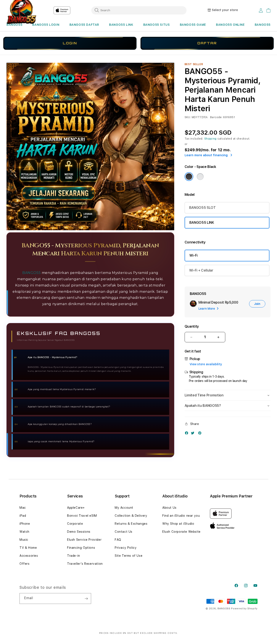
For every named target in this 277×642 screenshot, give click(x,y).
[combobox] (139, 10)
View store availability (206, 364)
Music (23, 539)
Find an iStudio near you (181, 515)
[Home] (61, 10)
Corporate (75, 523)
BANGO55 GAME (193, 24)
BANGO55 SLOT (202, 208)
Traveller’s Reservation (85, 563)
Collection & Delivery (131, 515)
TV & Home (28, 547)
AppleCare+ (76, 507)
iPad (22, 515)
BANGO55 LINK (121, 24)
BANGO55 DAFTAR (84, 24)
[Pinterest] (201, 434)
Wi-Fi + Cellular (201, 270)
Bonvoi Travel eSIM (82, 515)
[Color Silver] (200, 176)
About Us (169, 507)
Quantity (192, 326)
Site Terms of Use (128, 555)
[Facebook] (188, 434)
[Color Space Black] (189, 176)
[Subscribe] (86, 598)
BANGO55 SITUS (156, 24)
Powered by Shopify (244, 608)
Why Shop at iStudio (178, 523)
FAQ (118, 539)
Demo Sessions (78, 531)
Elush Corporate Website (181, 531)
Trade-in (73, 555)
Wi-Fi (193, 255)
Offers (24, 563)
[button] (14, 25)
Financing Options (81, 547)
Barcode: (216, 117)
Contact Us (123, 531)
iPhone (24, 523)
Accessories (28, 555)
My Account (124, 507)
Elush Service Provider (84, 539)
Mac (22, 507)
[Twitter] (194, 434)
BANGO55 (14, 24)
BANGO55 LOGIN (45, 24)
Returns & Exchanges (131, 523)
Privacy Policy (126, 547)
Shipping (210, 138)
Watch (24, 531)
